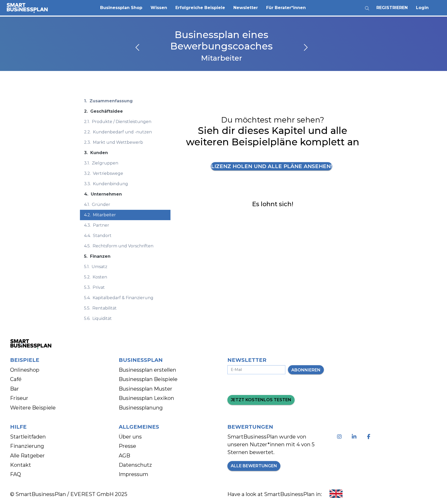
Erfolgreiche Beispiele (200, 7)
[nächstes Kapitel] (305, 48)
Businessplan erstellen (147, 370)
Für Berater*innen (286, 7)
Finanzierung (27, 446)
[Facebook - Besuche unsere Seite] (370, 436)
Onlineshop (24, 370)
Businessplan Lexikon (146, 398)
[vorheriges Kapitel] (137, 48)
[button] (121, 8)
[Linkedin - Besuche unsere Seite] (355, 436)
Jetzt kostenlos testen (261, 399)
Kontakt (20, 465)
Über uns (130, 437)
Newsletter (245, 7)
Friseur (19, 398)
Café (15, 379)
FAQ (15, 474)
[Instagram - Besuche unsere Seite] (340, 436)
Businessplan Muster (145, 389)
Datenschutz (135, 465)
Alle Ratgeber (27, 455)
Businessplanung (141, 408)
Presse (127, 446)
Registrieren (392, 7)
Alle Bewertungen (254, 465)
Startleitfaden (28, 437)
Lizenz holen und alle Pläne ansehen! (271, 166)
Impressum (133, 474)
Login (422, 7)
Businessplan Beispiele (148, 379)
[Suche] (367, 6)
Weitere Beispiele (33, 408)
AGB (124, 455)
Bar (14, 389)
